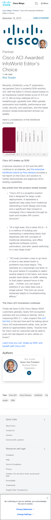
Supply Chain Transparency (17, 490)
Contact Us (10, 430)
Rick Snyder (9, 78)
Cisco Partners (25, 395)
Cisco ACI (13, 395)
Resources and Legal (16, 449)
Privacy (9, 469)
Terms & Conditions (13, 464)
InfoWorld (38, 395)
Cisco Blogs (18, 3)
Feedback (10, 455)
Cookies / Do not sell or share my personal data (22, 475)
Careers (9, 435)
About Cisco (10, 426)
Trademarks (10, 485)
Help (8, 460)
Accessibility (10, 481)
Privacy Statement (24, 509)
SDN (13, 400)
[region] (25, 507)
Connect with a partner (15, 440)
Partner (16, 11)
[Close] (47, 498)
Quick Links (11, 419)
